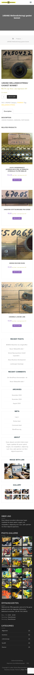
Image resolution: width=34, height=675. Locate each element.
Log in (17, 417)
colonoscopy (5, 639)
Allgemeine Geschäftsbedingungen (16, 663)
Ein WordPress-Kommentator (16, 377)
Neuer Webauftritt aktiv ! (17, 349)
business (4, 635)
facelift (4, 643)
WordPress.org (16, 429)
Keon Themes (25, 669)
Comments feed (17, 425)
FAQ (28, 663)
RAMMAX (20, 102)
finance (4, 647)
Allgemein (5, 630)
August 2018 (16, 403)
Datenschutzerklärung (17, 660)
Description (8, 111)
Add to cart (11, 96)
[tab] (7, 111)
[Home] (13, 38)
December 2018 (17, 395)
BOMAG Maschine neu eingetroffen (16, 345)
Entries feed (16, 421)
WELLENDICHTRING (8, 105)
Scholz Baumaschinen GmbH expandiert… (17, 354)
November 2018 (17, 399)
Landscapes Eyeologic (17, 364)
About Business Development (17, 360)
